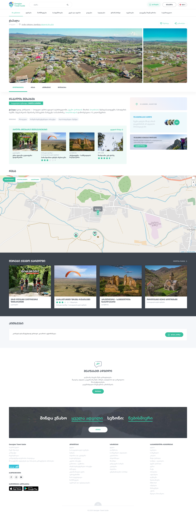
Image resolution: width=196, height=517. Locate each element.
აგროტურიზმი (74, 474)
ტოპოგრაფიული (22, 179)
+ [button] (193, 182)
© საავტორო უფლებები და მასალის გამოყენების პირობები (31, 461)
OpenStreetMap (191, 252)
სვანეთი (153, 450)
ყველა (71, 447)
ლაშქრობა (114, 450)
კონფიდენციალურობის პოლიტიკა (22, 458)
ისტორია (113, 469)
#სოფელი (23, 119)
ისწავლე (72, 469)
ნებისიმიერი (155, 480)
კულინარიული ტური (77, 472)
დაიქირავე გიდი (142, 117)
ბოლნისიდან (71, 112)
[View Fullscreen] (193, 178)
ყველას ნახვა (116, 129)
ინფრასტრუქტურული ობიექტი (80, 466)
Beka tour (153, 483)
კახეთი (153, 455)
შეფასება (62, 87)
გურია (152, 466)
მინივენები (154, 488)
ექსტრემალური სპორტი (118, 472)
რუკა (33, 87)
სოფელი (12, 24)
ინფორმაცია (18, 87)
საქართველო (167, 13)
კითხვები (46, 87)
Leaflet (182, 252)
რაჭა (152, 469)
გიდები (89, 13)
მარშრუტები (42, 13)
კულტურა (113, 466)
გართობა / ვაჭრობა (76, 464)
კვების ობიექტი (75, 461)
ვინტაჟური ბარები (117, 464)
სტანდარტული (9, 179)
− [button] (193, 185)
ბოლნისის (94, 110)
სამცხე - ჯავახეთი (157, 461)
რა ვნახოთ (16, 13)
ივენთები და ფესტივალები (79, 483)
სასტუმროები (57, 13)
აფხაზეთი (154, 474)
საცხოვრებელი (75, 458)
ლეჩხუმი (153, 477)
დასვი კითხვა (176, 334)
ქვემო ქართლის (75, 110)
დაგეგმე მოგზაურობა (148, 13)
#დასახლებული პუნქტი (68, 119)
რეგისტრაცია (14, 455)
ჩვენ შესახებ (14, 450)
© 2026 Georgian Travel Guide (98, 510)
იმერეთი (153, 485)
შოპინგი (113, 461)
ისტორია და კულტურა (77, 455)
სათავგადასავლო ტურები (79, 450)
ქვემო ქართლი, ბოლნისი (38, 24)
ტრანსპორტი (116, 13)
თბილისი (153, 472)
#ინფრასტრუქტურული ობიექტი (42, 119)
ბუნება (72, 453)
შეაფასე (98, 391)
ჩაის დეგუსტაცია (75, 477)
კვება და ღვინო (75, 13)
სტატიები (101, 13)
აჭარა (152, 491)
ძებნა (98, 429)
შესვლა (169, 5)
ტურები (29, 13)
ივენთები (130, 13)
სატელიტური (35, 179)
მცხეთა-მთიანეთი (157, 494)
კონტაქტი (12, 453)
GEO (183, 5)
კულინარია (114, 455)
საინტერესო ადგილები (118, 453)
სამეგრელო (154, 453)
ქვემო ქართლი (155, 464)
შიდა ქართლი (155, 458)
